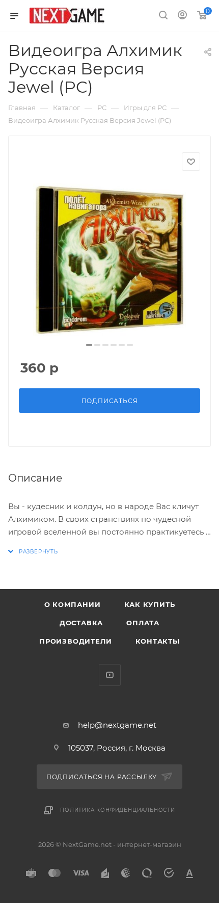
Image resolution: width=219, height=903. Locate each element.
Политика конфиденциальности (117, 810)
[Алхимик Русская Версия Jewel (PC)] (109, 259)
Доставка (81, 623)
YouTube (110, 675)
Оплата (142, 623)
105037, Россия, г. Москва (117, 748)
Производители (75, 641)
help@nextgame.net (117, 725)
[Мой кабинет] (182, 16)
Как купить (149, 604)
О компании (72, 604)
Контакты (157, 641)
